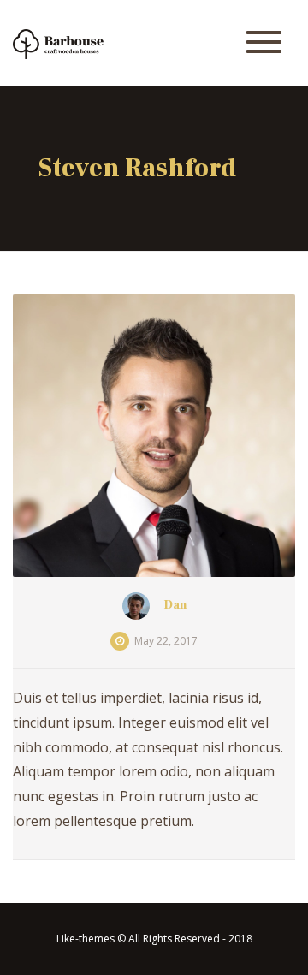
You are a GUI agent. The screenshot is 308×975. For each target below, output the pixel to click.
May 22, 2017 (166, 640)
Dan (175, 605)
